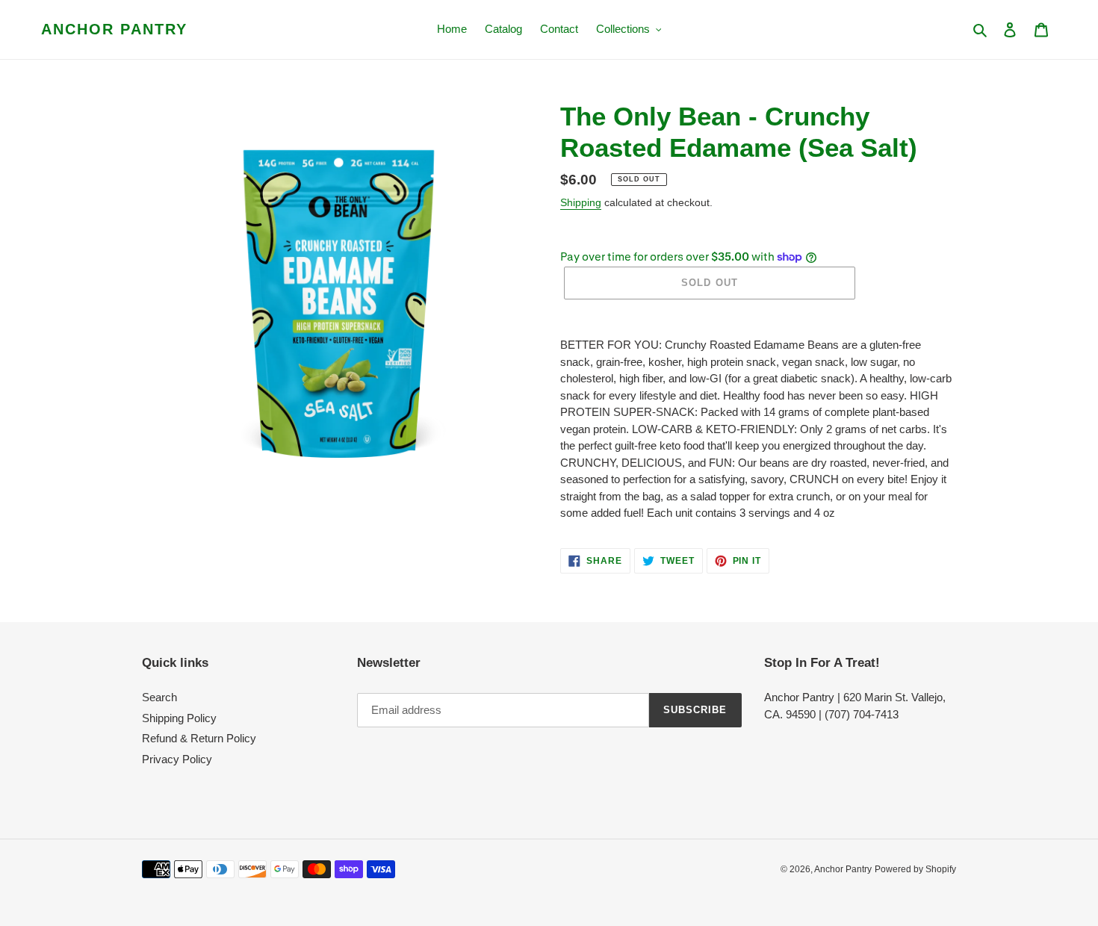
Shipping (580, 202)
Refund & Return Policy (199, 738)
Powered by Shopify (915, 869)
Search (159, 697)
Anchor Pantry (114, 29)
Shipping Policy (179, 718)
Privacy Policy (177, 759)
